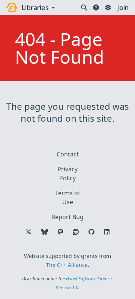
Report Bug (67, 217)
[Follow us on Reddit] (76, 231)
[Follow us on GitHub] (91, 231)
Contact (68, 154)
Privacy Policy (67, 173)
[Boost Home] (12, 7)
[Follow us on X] (29, 231)
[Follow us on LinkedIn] (107, 231)
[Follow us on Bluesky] (44, 231)
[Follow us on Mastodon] (60, 231)
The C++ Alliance (67, 264)
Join (123, 7)
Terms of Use (67, 197)
